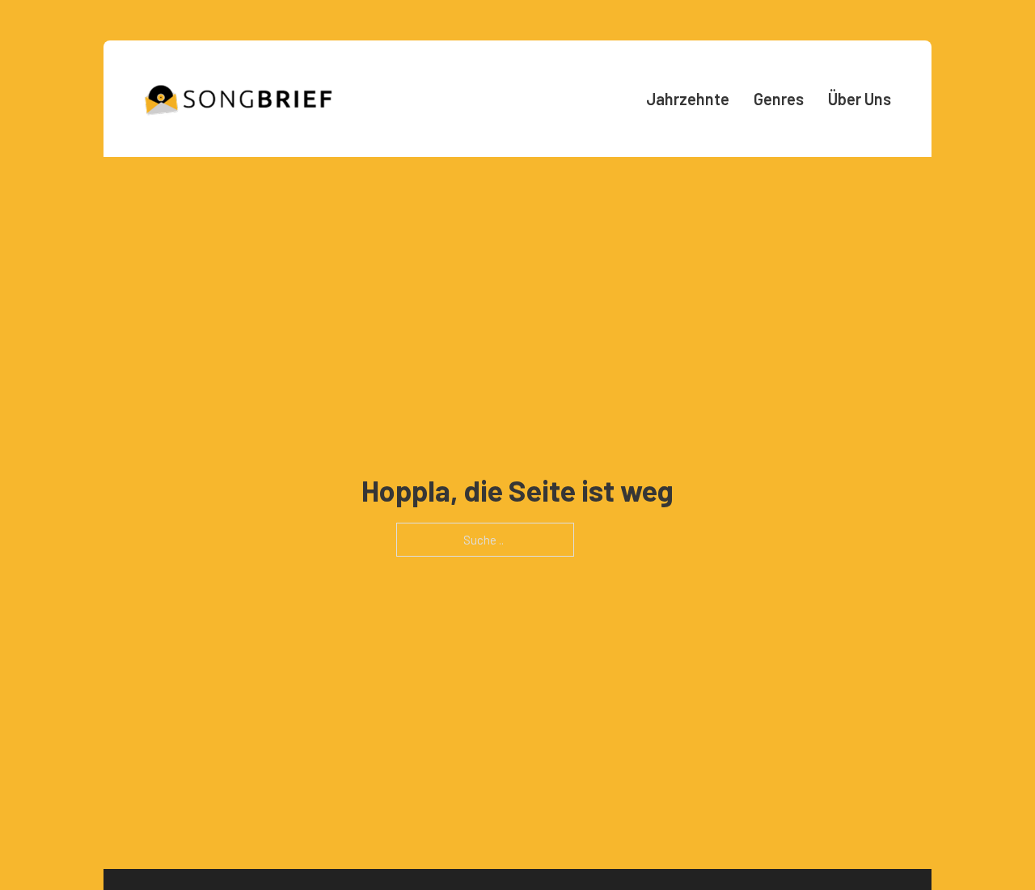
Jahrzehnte (687, 98)
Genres (779, 98)
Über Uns (859, 98)
